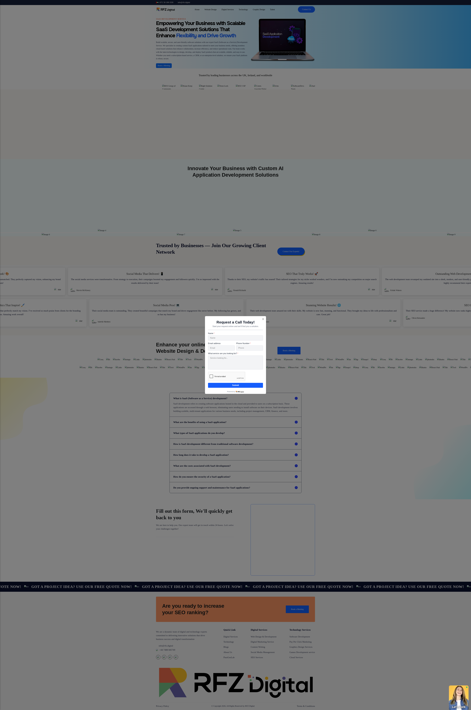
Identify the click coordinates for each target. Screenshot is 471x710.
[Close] (263, 319)
